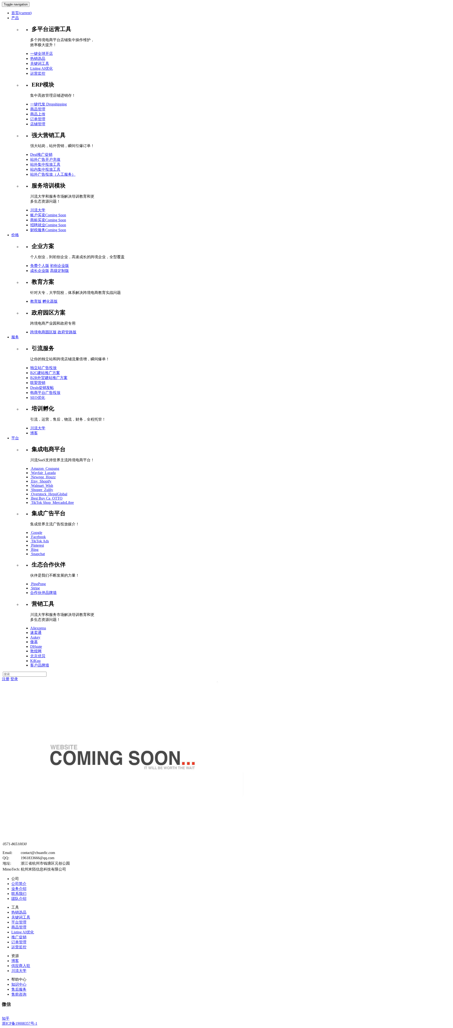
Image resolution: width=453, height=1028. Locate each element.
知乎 (5, 1018)
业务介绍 (18, 889)
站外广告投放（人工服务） (53, 174)
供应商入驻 (20, 966)
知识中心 (18, 984)
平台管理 (18, 922)
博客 (34, 433)
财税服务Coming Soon (48, 230)
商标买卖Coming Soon (48, 220)
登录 (14, 679)
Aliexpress (38, 628)
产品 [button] (15, 18)
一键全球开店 (41, 54)
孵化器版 (50, 301)
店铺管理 (37, 124)
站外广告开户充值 (45, 159)
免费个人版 (39, 266)
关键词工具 (39, 63)
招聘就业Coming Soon (48, 225)
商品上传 (37, 114)
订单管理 (37, 119)
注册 (5, 679)
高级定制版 (59, 271)
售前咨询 (18, 994)
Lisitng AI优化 (41, 68)
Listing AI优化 (22, 932)
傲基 (34, 642)
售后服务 (18, 989)
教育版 (36, 301)
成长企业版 (39, 271)
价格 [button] (15, 235)
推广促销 (18, 937)
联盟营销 (37, 383)
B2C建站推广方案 (45, 373)
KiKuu (35, 661)
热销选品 (37, 59)
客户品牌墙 (39, 665)
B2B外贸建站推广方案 (48, 378)
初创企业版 (59, 266)
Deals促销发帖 (42, 388)
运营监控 (37, 73)
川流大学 (37, 210)
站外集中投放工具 (45, 164)
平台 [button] (15, 438)
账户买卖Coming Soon (48, 215)
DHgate (36, 647)
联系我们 (18, 894)
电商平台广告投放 (45, 393)
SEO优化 (37, 398)
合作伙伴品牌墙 (43, 593)
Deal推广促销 (41, 154)
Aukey (35, 637)
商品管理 (37, 109)
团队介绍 (18, 899)
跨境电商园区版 (43, 332)
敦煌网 (36, 651)
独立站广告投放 (43, 368)
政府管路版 (67, 332)
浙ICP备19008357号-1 (19, 1023)
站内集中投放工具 (45, 169)
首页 (21, 13)
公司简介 (18, 884)
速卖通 (36, 633)
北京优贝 (37, 656)
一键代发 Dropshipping (48, 104)
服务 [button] (15, 337)
